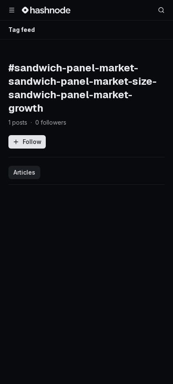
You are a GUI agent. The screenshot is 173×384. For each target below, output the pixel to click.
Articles (24, 172)
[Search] (161, 10)
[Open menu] (11, 10)
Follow (32, 141)
